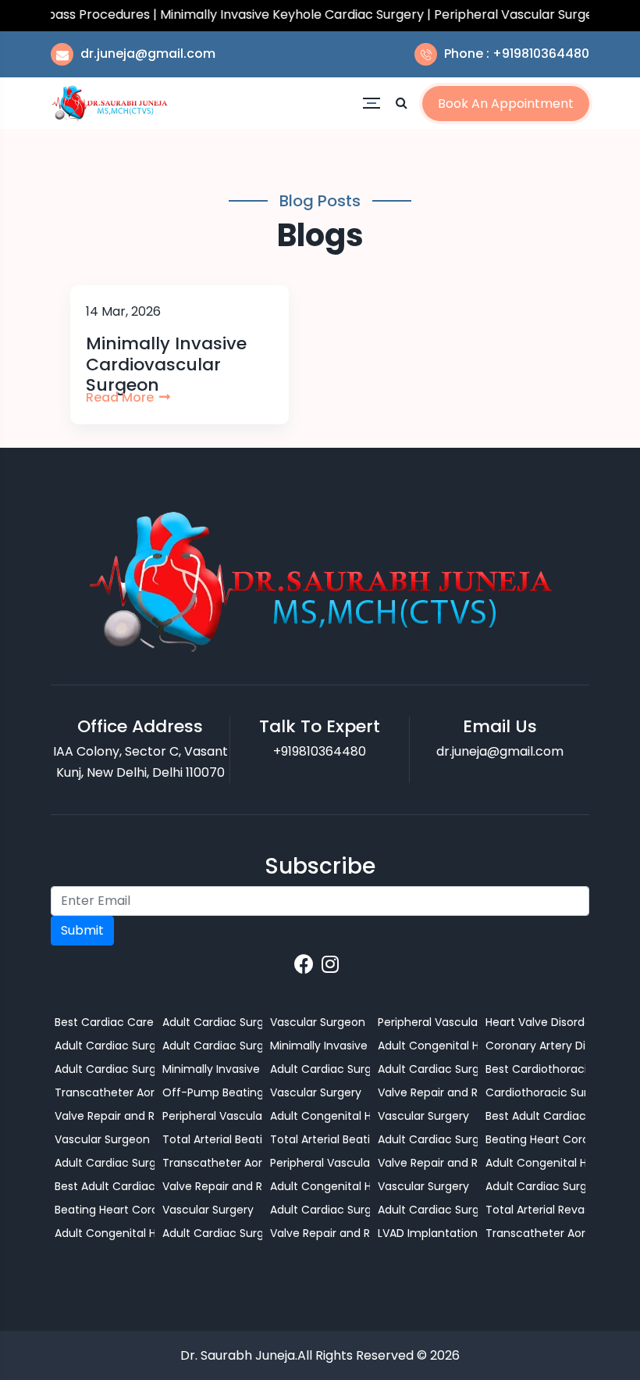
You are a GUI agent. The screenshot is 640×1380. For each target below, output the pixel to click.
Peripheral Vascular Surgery (320, 1163)
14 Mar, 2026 (123, 311)
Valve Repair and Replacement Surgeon (320, 1233)
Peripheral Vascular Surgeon (212, 1116)
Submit (82, 930)
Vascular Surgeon (102, 1139)
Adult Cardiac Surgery (105, 1045)
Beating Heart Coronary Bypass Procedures (105, 1209)
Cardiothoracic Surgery (535, 1092)
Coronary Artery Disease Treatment (535, 1045)
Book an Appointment (506, 104)
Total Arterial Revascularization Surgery (535, 1209)
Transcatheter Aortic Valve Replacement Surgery (212, 1163)
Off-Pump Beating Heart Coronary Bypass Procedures (212, 1092)
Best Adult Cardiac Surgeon (105, 1186)
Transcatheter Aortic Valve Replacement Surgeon (105, 1092)
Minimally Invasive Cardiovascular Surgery (320, 1045)
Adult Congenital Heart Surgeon (320, 1186)
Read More (121, 397)
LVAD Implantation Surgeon (428, 1233)
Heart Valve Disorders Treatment (535, 1022)
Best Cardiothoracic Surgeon (535, 1069)
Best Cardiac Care (104, 1022)
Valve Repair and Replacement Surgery (105, 1116)
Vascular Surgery (208, 1209)
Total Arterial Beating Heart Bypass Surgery (212, 1139)
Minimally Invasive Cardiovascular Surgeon (212, 1069)
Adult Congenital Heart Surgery (105, 1233)
